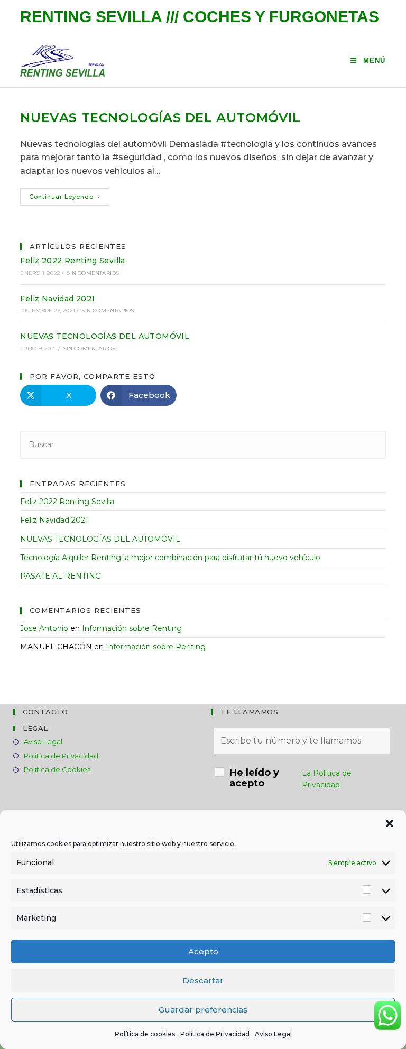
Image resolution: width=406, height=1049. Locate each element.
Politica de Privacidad (61, 755)
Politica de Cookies (57, 769)
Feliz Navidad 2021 (57, 298)
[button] (389, 823)
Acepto (203, 951)
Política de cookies (145, 1034)
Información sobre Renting (132, 628)
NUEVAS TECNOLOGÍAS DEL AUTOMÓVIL (160, 117)
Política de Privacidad (215, 1034)
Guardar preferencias (203, 1010)
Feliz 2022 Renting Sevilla (72, 260)
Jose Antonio (44, 628)
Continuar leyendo (69, 199)
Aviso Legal (273, 1034)
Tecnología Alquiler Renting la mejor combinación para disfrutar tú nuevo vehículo (170, 557)
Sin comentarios (93, 273)
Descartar (203, 981)
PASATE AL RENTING (60, 576)
